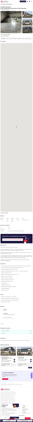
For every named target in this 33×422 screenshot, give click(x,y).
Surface (7, 38)
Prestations (19, 38)
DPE (29, 38)
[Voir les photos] (1, 12)
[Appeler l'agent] (14, 359)
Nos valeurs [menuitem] (24, 412)
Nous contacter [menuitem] (22, 1)
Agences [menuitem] (23, 407)
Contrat (11, 38)
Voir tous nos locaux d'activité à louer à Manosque (13, 239)
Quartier (26, 38)
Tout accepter (14, 417)
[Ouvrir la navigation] (31, 1)
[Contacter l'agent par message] (14, 361)
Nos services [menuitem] (24, 410)
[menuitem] (27, 1)
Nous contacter (25, 420)
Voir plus (2, 323)
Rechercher (28, 418)
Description (15, 38)
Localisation (3, 38)
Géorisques (28, 340)
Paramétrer (5, 417)
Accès (23, 38)
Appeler (9, 420)
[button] (2, 420)
